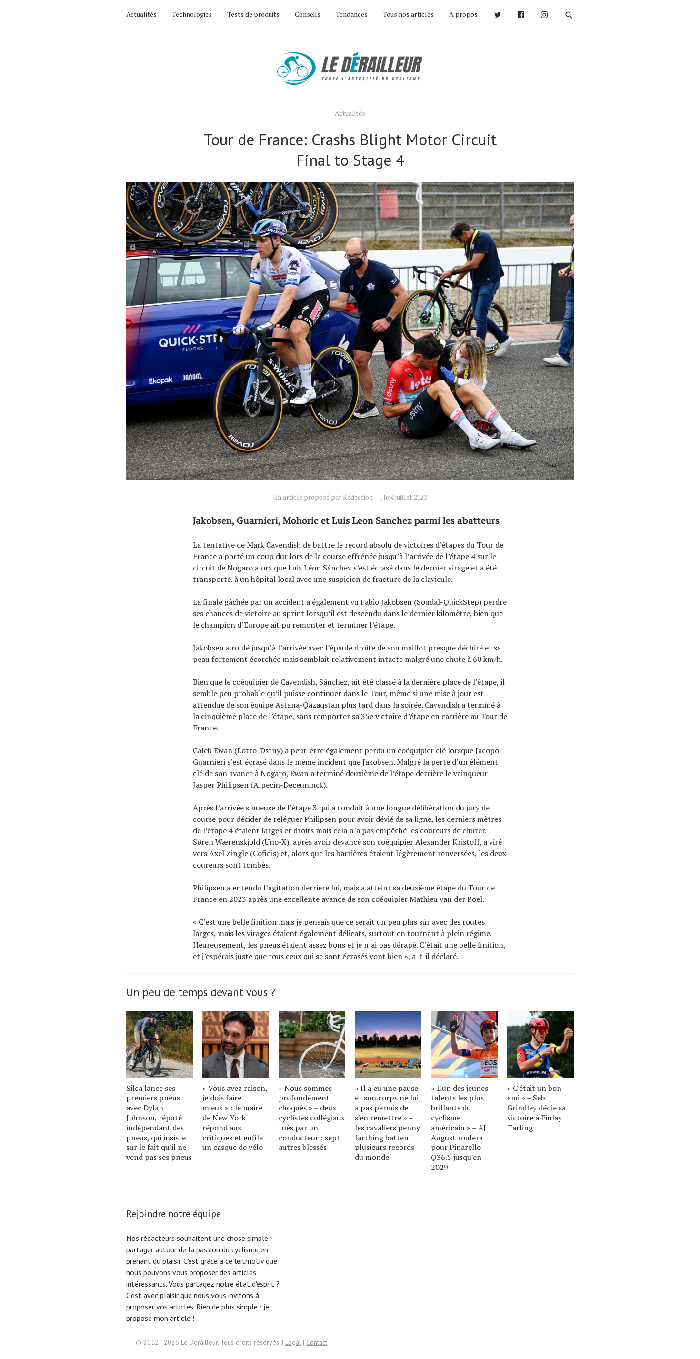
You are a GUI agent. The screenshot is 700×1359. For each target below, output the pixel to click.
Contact (316, 1342)
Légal (293, 1342)
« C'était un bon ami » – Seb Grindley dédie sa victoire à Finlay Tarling (536, 1108)
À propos (463, 14)
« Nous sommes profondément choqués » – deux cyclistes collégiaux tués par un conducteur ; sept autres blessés (312, 1118)
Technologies (192, 14)
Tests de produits (253, 14)
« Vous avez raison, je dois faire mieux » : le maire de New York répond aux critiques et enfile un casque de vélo (234, 1118)
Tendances (352, 14)
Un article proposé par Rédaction (323, 496)
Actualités (141, 14)
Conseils (307, 14)
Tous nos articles (408, 14)
